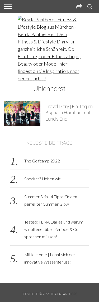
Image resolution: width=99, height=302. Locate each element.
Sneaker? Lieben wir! (43, 178)
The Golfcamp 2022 (42, 160)
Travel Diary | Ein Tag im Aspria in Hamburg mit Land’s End (69, 113)
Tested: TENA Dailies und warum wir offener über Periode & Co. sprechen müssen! (53, 229)
